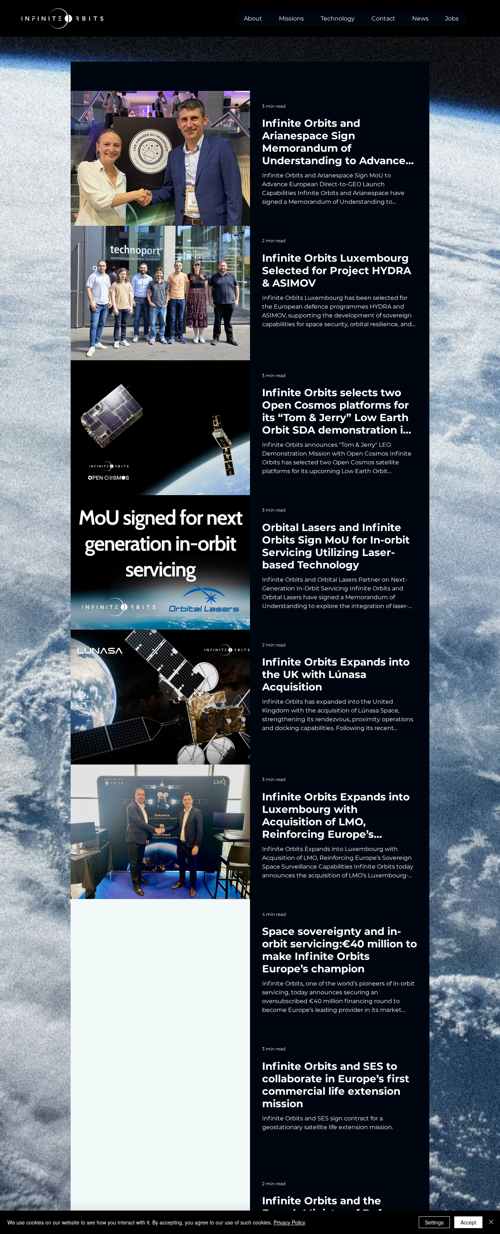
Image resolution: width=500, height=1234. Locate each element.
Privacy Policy (289, 1222)
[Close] (491, 1222)
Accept (468, 1222)
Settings (434, 1222)
